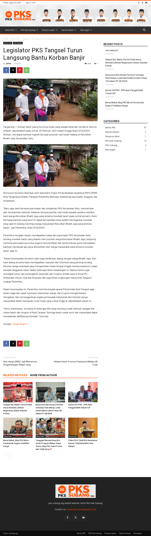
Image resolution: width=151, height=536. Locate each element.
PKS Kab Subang (28, 30)
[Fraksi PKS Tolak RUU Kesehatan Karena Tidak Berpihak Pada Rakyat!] (83, 428)
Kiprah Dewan (67, 30)
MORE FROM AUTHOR (43, 375)
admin (8, 63)
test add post (111, 50)
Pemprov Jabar (48, 30)
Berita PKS (9, 30)
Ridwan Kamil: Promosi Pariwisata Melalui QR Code (76, 363)
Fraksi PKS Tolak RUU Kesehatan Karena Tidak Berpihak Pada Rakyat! (82, 443)
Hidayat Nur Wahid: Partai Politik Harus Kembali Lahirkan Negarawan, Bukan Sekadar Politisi (126, 62)
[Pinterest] (20, 70)
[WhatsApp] (26, 70)
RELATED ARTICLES (15, 375)
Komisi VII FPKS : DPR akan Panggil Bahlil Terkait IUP (124, 92)
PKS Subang (18, 43)
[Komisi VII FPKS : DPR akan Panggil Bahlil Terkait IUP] (83, 392)
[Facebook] (138, 3)
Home (5, 39)
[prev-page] (5, 455)
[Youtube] (146, 3)
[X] (142, 3)
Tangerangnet (20, 324)
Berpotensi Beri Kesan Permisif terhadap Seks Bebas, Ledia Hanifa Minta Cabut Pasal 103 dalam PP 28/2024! (126, 78)
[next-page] (10, 455)
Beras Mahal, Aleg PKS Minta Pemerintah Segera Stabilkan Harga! (16, 443)
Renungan (84, 30)
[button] (144, 30)
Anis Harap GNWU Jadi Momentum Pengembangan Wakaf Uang (20, 363)
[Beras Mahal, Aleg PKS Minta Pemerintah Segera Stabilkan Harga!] (18, 428)
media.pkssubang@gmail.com (81, 509)
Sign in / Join (31, 2)
